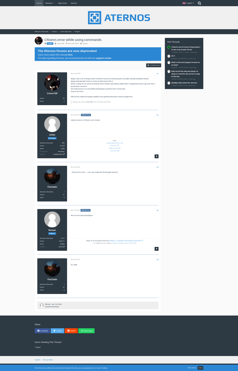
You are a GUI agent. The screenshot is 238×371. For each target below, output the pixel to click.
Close (200, 368)
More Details (192, 368)
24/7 (173, 56)
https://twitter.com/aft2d (122, 243)
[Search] (199, 3)
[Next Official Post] (157, 156)
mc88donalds (57, 154)
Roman (48, 304)
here (70, 54)
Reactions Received (46, 143)
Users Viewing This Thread (48, 342)
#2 (158, 115)
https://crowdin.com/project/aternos (125, 241)
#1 (158, 74)
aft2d (60, 247)
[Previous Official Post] (157, 249)
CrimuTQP (60, 43)
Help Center (113, 148)
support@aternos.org (114, 143)
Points (42, 98)
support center (103, 58)
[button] (188, 3)
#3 (158, 167)
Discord (114, 145)
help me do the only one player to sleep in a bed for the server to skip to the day (185, 73)
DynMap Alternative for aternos (184, 83)
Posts (42, 101)
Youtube (113, 151)
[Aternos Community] (119, 18)
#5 (158, 260)
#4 (158, 210)
